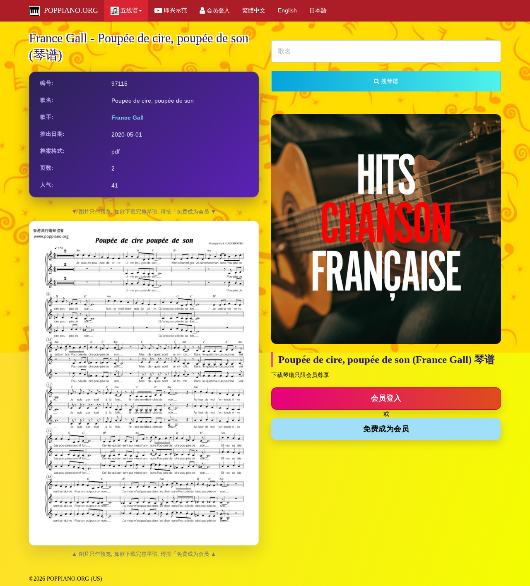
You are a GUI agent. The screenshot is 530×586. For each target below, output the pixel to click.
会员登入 (217, 10)
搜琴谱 (388, 81)
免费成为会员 (386, 429)
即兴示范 (174, 10)
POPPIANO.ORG (69, 10)
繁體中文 (253, 10)
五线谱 (128, 10)
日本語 (318, 10)
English (287, 10)
